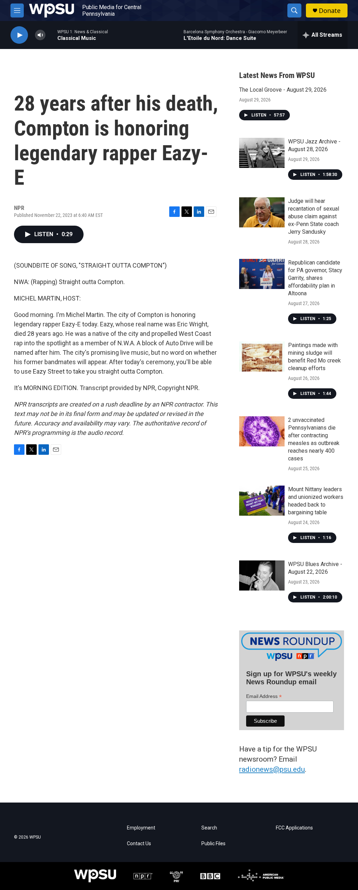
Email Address (264, 696)
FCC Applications (294, 828)
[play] (19, 35)
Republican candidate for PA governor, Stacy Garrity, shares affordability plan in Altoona (315, 278)
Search (209, 828)
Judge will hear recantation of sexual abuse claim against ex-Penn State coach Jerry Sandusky (313, 216)
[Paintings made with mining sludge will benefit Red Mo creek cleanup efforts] (262, 356)
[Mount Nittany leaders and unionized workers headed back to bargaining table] (262, 501)
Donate (330, 10)
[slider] (51, 34)
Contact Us (139, 843)
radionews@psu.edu (272, 769)
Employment (141, 828)
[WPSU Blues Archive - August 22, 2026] (262, 575)
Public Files (213, 843)
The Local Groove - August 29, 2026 (283, 89)
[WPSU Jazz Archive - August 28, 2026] (262, 153)
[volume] (40, 35)
